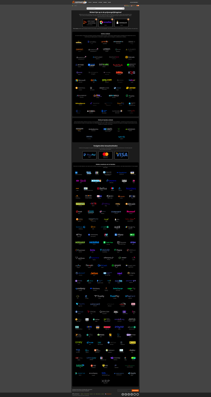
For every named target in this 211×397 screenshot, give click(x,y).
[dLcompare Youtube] (134, 394)
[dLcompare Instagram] (128, 394)
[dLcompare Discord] (137, 394)
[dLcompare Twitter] (122, 394)
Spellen (90, 2)
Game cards (95, 2)
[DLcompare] (75, 393)
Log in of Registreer (134, 2)
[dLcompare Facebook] (125, 394)
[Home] (72, 5)
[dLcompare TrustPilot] (131, 394)
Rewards (105, 2)
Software (100, 2)
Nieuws (109, 2)
